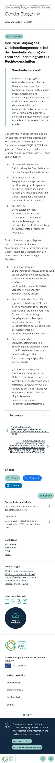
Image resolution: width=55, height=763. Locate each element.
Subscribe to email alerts (18, 502)
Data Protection (15, 690)
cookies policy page (22, 727)
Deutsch (28, 22)
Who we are (10, 544)
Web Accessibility (16, 675)
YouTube (13, 601)
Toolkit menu (16, 36)
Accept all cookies (21, 741)
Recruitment (11, 547)
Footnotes (16, 415)
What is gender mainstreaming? (20, 570)
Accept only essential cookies (27, 747)
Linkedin (7, 601)
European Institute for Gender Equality (8, 758)
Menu (51, 758)
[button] (12, 478)
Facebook (19, 601)
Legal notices (13, 682)
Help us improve (15, 621)
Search (43, 758)
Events (8, 554)
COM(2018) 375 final (35, 145)
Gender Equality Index (15, 580)
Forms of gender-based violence (20, 577)
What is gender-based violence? (20, 574)
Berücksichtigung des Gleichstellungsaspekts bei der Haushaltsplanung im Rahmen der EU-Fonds (28, 7)
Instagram (25, 601)
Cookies (47, 496)
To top (26, 715)
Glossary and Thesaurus (16, 583)
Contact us (11, 516)
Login (10, 705)
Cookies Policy (14, 697)
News (7, 550)
